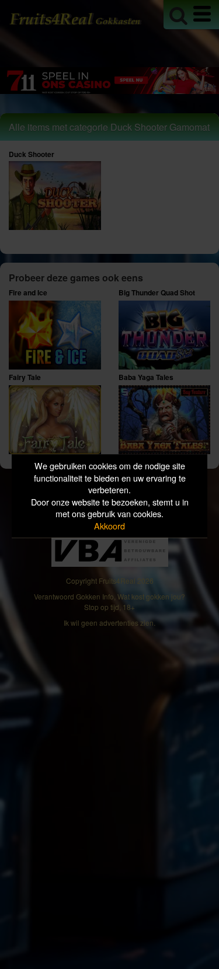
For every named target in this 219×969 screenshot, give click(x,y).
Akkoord (109, 526)
